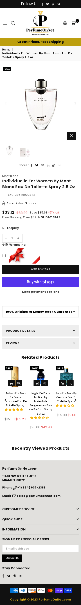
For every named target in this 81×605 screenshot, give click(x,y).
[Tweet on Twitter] (36, 165)
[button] (14, 409)
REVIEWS (13, 343)
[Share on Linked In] (48, 165)
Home (6, 49)
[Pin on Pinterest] (42, 165)
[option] (40, 42)
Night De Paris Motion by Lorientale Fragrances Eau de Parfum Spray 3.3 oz (40, 403)
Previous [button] (5, 103)
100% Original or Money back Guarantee (39, 312)
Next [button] (75, 103)
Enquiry (12, 228)
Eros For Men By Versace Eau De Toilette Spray (66, 397)
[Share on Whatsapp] (53, 165)
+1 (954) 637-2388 (31, 487)
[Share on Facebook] (31, 165)
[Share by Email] (59, 165)
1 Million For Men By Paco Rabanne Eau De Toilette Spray (15, 399)
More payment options (40, 292)
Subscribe (12, 558)
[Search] (13, 23)
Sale (7, 68)
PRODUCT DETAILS (20, 331)
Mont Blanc (10, 176)
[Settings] (65, 23)
